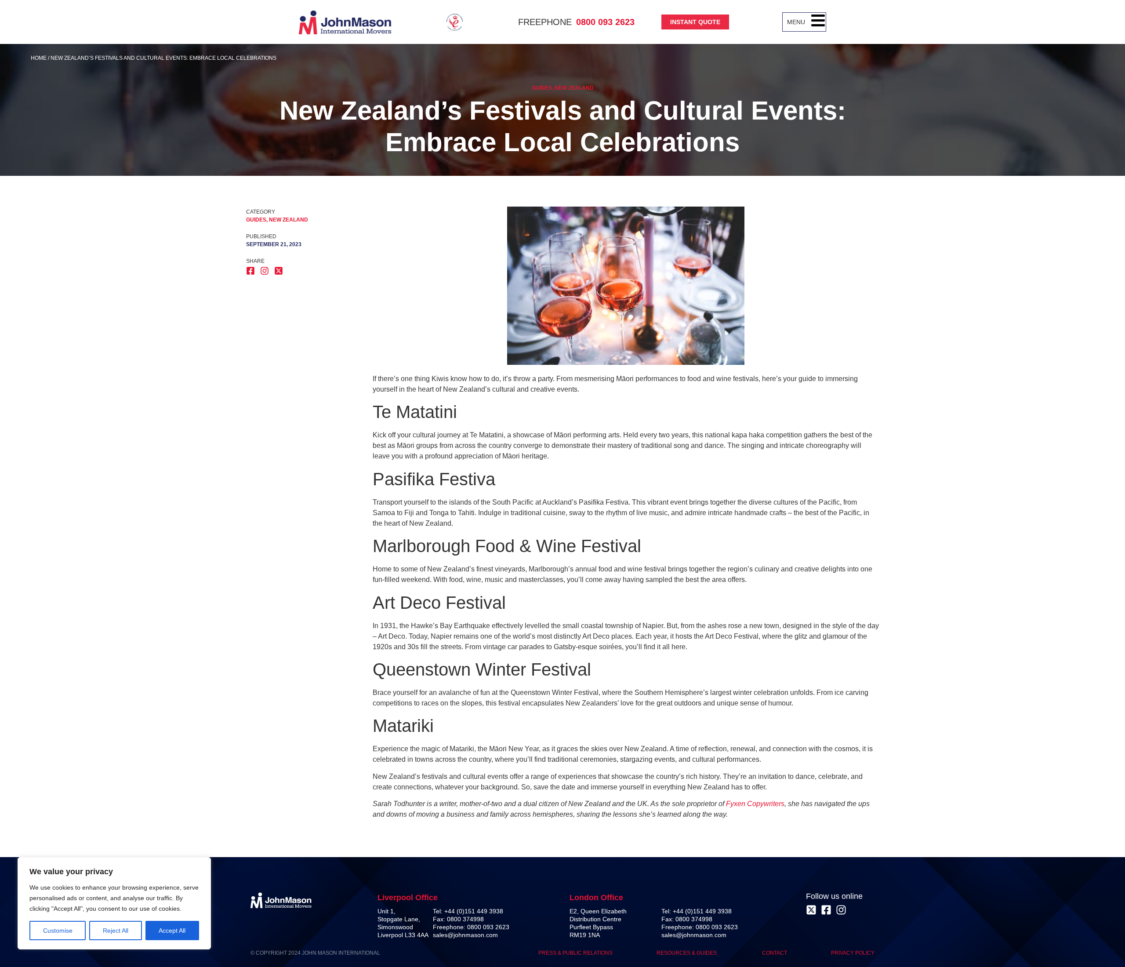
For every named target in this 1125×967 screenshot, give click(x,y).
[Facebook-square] (826, 910)
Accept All (172, 930)
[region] (114, 903)
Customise (58, 930)
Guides (542, 88)
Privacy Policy (853, 953)
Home (39, 58)
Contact (774, 953)
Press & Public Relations (575, 953)
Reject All (115, 930)
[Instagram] (841, 910)
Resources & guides (687, 953)
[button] (818, 22)
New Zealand (574, 88)
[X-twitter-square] (811, 910)
